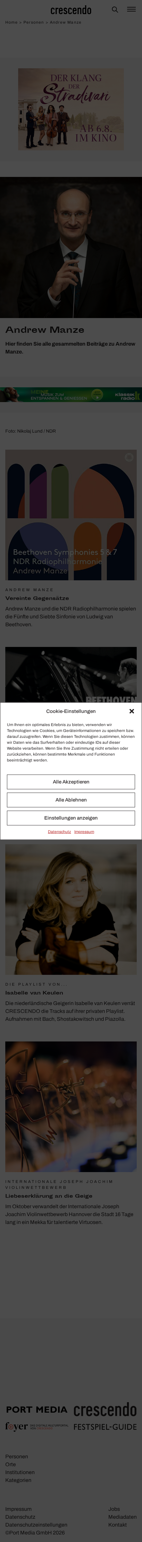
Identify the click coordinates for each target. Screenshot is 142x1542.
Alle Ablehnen (71, 800)
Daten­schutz (59, 831)
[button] (131, 711)
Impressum (84, 831)
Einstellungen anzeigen (71, 818)
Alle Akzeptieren (71, 781)
